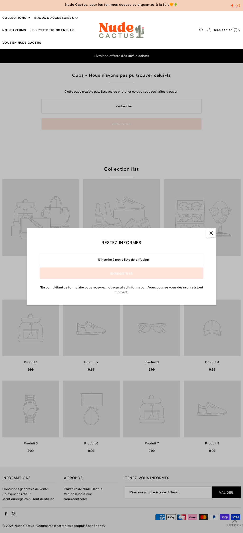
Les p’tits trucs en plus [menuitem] (53, 30)
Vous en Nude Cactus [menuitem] (21, 42)
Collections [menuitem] (14, 17)
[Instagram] (238, 6)
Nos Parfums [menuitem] (14, 30)
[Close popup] (211, 233)
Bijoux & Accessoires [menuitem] (54, 17)
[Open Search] (201, 30)
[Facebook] (232, 6)
